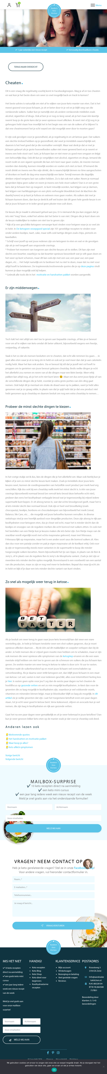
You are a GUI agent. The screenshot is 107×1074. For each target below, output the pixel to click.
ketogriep (68, 656)
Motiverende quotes (19, 734)
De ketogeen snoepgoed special (33, 228)
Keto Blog (36, 970)
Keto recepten (38, 967)
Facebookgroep (84, 868)
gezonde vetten (29, 685)
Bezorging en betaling (68, 974)
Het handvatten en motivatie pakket (27, 738)
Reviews (62, 980)
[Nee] (103, 1066)
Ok (54, 1070)
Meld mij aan (53, 828)
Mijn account (64, 967)
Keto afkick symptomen (20, 747)
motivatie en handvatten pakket (53, 274)
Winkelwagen (64, 970)
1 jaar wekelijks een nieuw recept (32, 49)
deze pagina (87, 266)
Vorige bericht (12, 755)
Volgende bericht (14, 759)
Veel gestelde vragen (68, 977)
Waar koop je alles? (18, 743)
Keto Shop (37, 974)
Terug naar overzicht (25, 66)
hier (10, 681)
